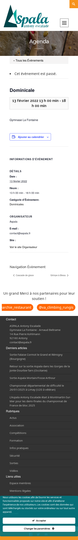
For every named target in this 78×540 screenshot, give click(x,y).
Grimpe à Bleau (58, 275)
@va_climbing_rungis (55, 307)
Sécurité (15, 455)
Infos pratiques (19, 448)
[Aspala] (26, 16)
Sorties (14, 463)
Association (17, 425)
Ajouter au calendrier (31, 137)
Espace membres (20, 483)
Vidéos (14, 470)
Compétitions (18, 433)
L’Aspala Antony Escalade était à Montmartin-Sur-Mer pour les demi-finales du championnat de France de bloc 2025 (40, 401)
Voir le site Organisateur (23, 247)
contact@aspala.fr (21, 342)
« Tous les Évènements (28, 60)
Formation (16, 440)
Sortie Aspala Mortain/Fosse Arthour (32, 378)
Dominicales (17, 204)
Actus (13, 418)
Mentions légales (20, 490)
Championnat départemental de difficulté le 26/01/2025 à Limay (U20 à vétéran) (37, 387)
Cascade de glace (24, 275)
